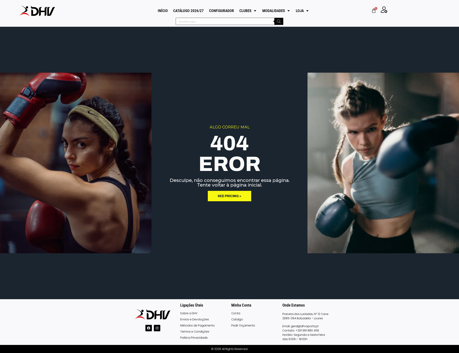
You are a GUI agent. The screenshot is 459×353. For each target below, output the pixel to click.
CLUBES (245, 11)
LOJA (300, 11)
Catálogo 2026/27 (188, 11)
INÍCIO (163, 11)
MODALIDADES (273, 11)
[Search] (278, 21)
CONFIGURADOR (221, 11)
